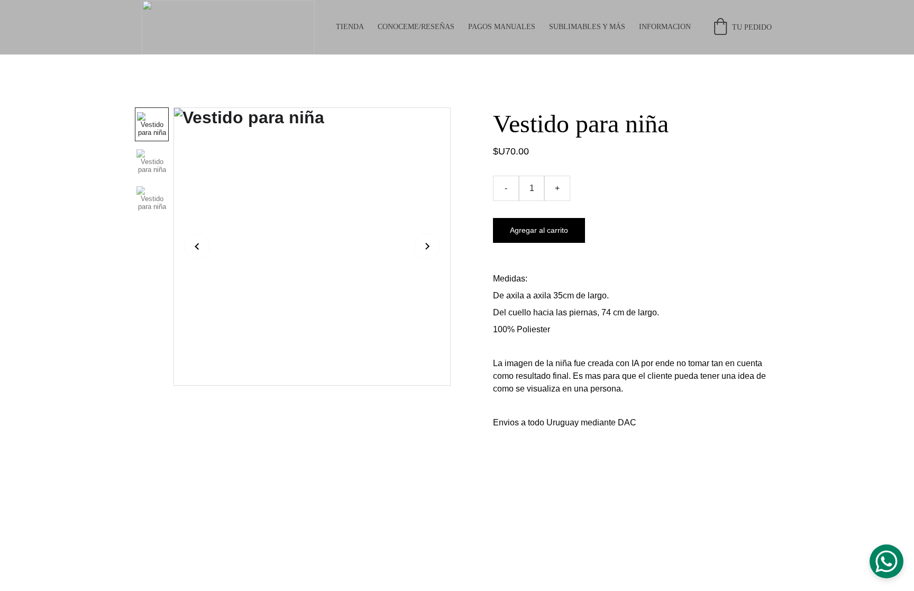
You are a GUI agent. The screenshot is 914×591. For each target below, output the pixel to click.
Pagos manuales (501, 27)
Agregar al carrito (539, 230)
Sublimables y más (587, 27)
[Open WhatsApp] (886, 561)
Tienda (350, 27)
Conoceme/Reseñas (416, 27)
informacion (665, 27)
